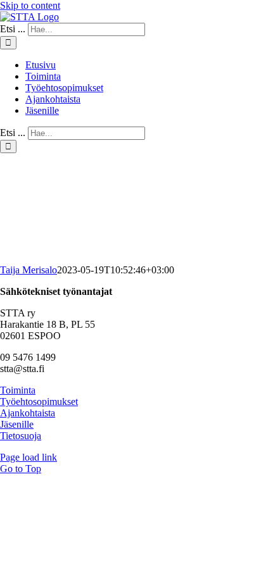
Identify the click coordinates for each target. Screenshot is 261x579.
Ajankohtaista (27, 413)
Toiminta (17, 390)
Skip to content (30, 5)
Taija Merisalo (28, 270)
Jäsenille (17, 424)
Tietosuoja (20, 435)
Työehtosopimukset (39, 401)
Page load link (28, 457)
